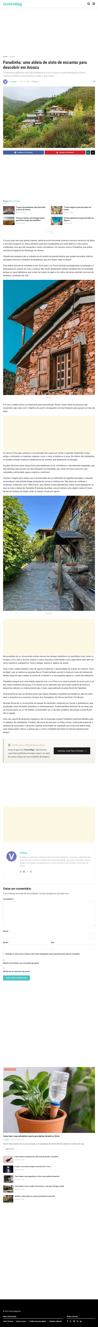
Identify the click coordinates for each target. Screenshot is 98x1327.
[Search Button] (88, 4)
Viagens (12, 57)
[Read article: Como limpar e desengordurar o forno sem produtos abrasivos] (8, 1179)
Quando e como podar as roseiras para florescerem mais (35, 1196)
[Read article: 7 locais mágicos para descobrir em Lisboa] (56, 210)
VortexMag (12, 4)
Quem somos (21, 1321)
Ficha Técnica (8, 1321)
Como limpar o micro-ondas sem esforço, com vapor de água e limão (39, 1186)
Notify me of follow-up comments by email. (21, 963)
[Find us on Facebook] (67, 1321)
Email (6, 942)
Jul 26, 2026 (21, 223)
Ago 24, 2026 (16, 1139)
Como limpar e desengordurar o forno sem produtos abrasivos (37, 1176)
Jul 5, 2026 (68, 223)
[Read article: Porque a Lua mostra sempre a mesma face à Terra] (8, 1169)
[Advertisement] (49, 433)
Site (52, 942)
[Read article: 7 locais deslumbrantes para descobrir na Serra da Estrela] (9, 210)
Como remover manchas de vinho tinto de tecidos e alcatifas (36, 1157)
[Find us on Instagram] (77, 1321)
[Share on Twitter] (93, 152)
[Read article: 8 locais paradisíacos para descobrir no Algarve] (56, 221)
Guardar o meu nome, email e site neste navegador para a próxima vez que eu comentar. (43, 954)
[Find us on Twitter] (70, 1321)
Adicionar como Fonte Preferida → (72, 750)
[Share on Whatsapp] (88, 152)
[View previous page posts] (47, 232)
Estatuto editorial (55, 1321)
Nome (6, 931)
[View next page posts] (51, 232)
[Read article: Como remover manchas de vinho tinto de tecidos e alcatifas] (8, 1159)
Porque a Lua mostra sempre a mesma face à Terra (33, 1166)
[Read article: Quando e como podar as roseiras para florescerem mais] (8, 1199)
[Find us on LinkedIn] (80, 1321)
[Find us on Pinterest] (74, 1321)
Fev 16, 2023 (24, 81)
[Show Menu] (94, 4)
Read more (10, 1149)
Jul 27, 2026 (69, 212)
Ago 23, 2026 (20, 1189)
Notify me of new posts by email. (16, 971)
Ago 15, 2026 (21, 212)
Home (5, 57)
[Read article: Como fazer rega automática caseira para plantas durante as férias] (49, 1100)
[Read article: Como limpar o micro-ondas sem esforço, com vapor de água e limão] (8, 1189)
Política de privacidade (37, 1321)
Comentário (9, 899)
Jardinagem (10, 1069)
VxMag (13, 81)
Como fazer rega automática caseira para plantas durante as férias (31, 1136)
